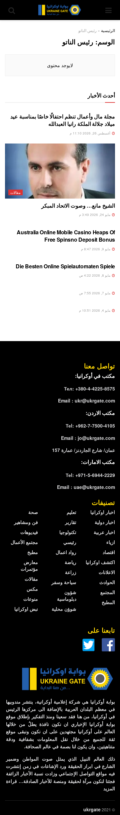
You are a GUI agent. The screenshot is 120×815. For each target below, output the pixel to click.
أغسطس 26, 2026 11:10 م (90, 133)
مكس (32, 588)
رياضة (70, 562)
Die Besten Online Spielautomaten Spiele (65, 266)
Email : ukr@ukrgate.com (86, 400)
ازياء (110, 542)
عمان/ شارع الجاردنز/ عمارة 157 (83, 450)
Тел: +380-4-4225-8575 (89, 388)
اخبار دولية (105, 522)
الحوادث (107, 582)
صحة (33, 512)
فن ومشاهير (26, 522)
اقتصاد (109, 552)
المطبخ (108, 602)
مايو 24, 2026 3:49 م (95, 214)
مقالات (15, 192)
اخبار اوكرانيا (102, 512)
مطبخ (32, 552)
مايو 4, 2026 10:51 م (95, 310)
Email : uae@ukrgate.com (86, 487)
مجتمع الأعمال (24, 542)
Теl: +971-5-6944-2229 (90, 475)
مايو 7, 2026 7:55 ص (95, 293)
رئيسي (69, 542)
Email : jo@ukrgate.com (88, 438)
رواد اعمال (66, 552)
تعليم (71, 512)
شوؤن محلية (64, 608)
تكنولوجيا (67, 532)
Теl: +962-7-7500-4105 (90, 425)
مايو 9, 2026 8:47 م (96, 249)
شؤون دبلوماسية (66, 595)
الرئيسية (108, 30)
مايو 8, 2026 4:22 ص (95, 275)
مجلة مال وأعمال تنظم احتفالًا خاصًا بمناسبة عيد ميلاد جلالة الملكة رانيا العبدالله (62, 119)
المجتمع (107, 592)
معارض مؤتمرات (29, 565)
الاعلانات (107, 572)
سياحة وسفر (63, 582)
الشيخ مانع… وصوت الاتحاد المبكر (78, 205)
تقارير (70, 522)
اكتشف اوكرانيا (100, 562)
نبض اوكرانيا (26, 608)
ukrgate (92, 809)
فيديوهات (29, 532)
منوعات (30, 598)
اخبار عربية (104, 532)
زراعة (70, 572)
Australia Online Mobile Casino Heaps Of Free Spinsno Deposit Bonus (66, 235)
